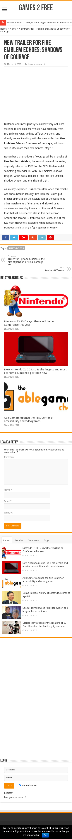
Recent (6, 540)
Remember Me (29, 785)
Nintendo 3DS (16, 248)
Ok (45, 835)
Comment (9, 457)
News (13, 28)
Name (8, 489)
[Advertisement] (31, 91)
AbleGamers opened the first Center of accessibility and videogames (29, 419)
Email (7, 501)
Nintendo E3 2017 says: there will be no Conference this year (29, 323)
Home (3, 28)
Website (8, 512)
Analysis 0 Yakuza (54, 269)
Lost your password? (15, 797)
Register (8, 792)
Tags (46, 540)
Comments (33, 540)
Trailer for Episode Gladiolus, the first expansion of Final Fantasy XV (26, 260)
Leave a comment (36, 64)
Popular (19, 540)
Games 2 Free (36, 8)
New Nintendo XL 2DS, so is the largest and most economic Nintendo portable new (35, 371)
